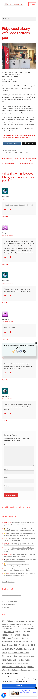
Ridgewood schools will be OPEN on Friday (18, 663)
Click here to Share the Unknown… (11, 595)
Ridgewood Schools (11, 659)
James (21, 25)
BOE (11, 624)
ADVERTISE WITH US (9, 604)
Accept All (19, 685)
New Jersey (5, 628)
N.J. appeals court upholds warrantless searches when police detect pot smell (28, 161)
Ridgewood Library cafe (26, 153)
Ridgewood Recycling (30, 656)
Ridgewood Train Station (13, 666)
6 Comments (28, 25)
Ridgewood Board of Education (15, 635)
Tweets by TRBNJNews (8, 582)
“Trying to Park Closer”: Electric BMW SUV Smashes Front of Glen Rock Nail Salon (19, 539)
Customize (19, 690)
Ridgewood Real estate (13, 656)
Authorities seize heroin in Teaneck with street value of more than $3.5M (10, 161)
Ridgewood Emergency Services (15, 638)
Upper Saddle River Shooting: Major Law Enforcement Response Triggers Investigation (16, 565)
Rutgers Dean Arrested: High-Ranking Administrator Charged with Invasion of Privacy (18, 569)
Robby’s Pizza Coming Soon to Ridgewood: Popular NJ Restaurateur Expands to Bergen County (19, 534)
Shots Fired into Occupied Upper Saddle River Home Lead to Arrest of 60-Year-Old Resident (20, 560)
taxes (23, 670)
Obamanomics (14, 628)
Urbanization (28, 670)
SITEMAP (6, 607)
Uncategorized (12, 150)
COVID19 (30, 624)
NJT (10, 628)
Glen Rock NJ (11, 626)
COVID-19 (26, 624)
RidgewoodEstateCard (10, 641)
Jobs (32, 626)
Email (6, 477)
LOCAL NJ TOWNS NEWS (10, 601)
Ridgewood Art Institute (23, 632)
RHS (3, 632)
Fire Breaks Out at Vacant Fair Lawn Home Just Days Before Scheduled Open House (19, 574)
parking (25, 628)
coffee (6, 153)
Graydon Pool (17, 626)
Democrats (5, 626)
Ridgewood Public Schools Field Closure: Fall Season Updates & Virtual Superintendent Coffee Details (19, 524)
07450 (8, 621)
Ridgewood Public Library (18, 652)
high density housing (26, 626)
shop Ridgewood (14, 670)
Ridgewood (9, 631)
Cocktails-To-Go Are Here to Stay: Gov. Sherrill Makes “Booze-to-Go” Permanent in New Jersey (19, 544)
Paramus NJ (20, 628)
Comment (7, 445)
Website (6, 486)
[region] (19, 685)
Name (6, 469)
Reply (3, 216)
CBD (13, 624)
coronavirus (20, 624)
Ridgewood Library (14, 153)
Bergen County (15, 621)
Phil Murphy (31, 628)
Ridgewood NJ (15, 648)
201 (3, 621)
